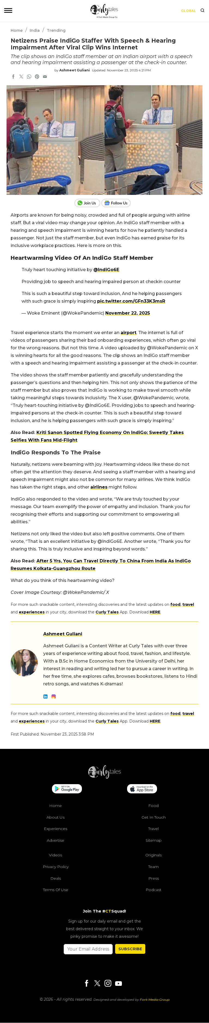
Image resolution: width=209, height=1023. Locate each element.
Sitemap (154, 840)
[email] (45, 77)
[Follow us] (118, 203)
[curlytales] (104, 777)
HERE (155, 612)
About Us (55, 817)
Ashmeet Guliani (74, 70)
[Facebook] (86, 984)
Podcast (153, 890)
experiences (32, 612)
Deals (55, 878)
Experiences (55, 828)
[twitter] (21, 77)
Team (153, 866)
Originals (153, 855)
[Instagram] (107, 984)
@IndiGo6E (106, 269)
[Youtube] (118, 983)
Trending (56, 30)
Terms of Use (55, 890)
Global (188, 11)
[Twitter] (97, 984)
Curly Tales (107, 612)
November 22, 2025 (127, 313)
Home (17, 30)
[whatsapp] (29, 77)
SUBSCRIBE (130, 948)
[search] (202, 11)
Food (153, 805)
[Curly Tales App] (67, 789)
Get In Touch (154, 817)
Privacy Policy (56, 866)
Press (153, 878)
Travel (153, 828)
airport (128, 332)
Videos (55, 855)
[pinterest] (37, 77)
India (35, 30)
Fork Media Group (155, 999)
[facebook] (13, 77)
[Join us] (88, 203)
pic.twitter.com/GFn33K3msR (131, 301)
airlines (98, 487)
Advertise (55, 840)
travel (188, 604)
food (175, 604)
